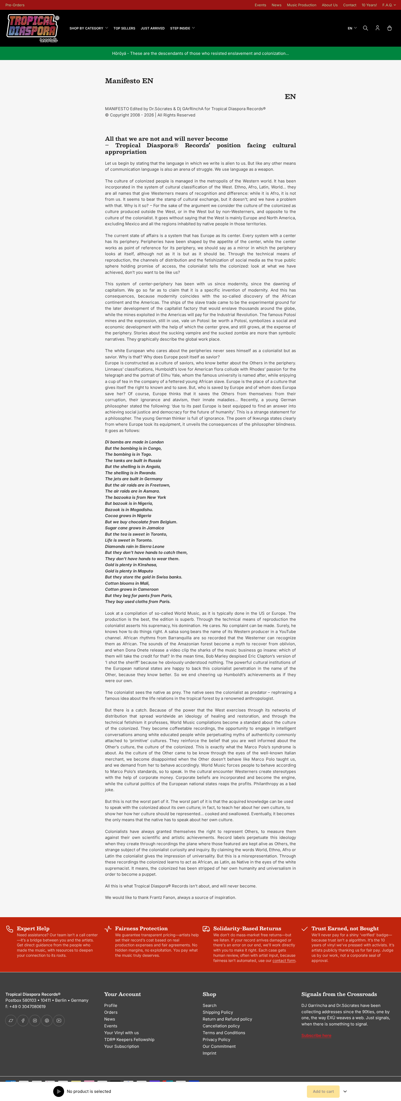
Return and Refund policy (227, 1019)
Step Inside (180, 28)
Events (260, 5)
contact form (284, 960)
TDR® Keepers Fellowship (129, 1039)
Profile (110, 1005)
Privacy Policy (216, 1039)
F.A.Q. (387, 5)
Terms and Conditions (224, 1032)
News (277, 5)
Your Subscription (121, 1046)
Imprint (209, 1053)
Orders (111, 1012)
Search (210, 1005)
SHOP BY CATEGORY (86, 28)
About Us (330, 5)
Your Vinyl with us (121, 1032)
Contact (349, 5)
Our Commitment (219, 1046)
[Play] (58, 1091)
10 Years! (369, 5)
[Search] (366, 28)
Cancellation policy (221, 1025)
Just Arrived (153, 28)
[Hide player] (345, 1091)
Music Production (301, 5)
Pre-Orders (15, 5)
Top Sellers (124, 28)
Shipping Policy (218, 1012)
